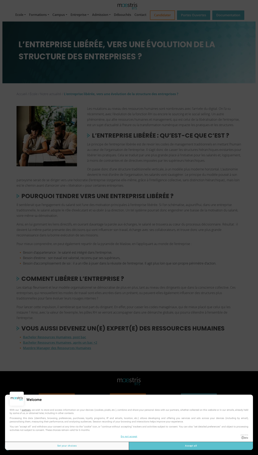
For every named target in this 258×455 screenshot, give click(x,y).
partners (26, 410)
